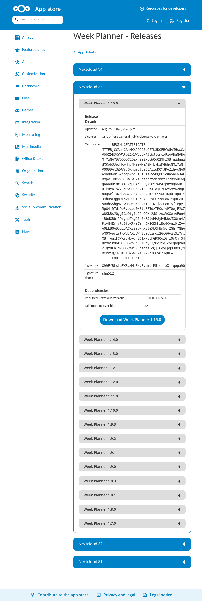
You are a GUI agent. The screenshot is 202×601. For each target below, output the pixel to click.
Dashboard (30, 86)
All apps (28, 38)
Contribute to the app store (63, 595)
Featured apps (33, 50)
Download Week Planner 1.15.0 (132, 319)
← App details (84, 52)
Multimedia (31, 147)
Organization (32, 171)
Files (25, 98)
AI (23, 62)
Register (179, 21)
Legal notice (161, 595)
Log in (153, 21)
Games (27, 110)
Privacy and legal (119, 595)
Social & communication (41, 207)
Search (27, 183)
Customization (33, 74)
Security (28, 195)
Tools (26, 220)
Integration (31, 122)
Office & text (32, 159)
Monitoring (31, 135)
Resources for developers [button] (162, 9)
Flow (26, 232)
